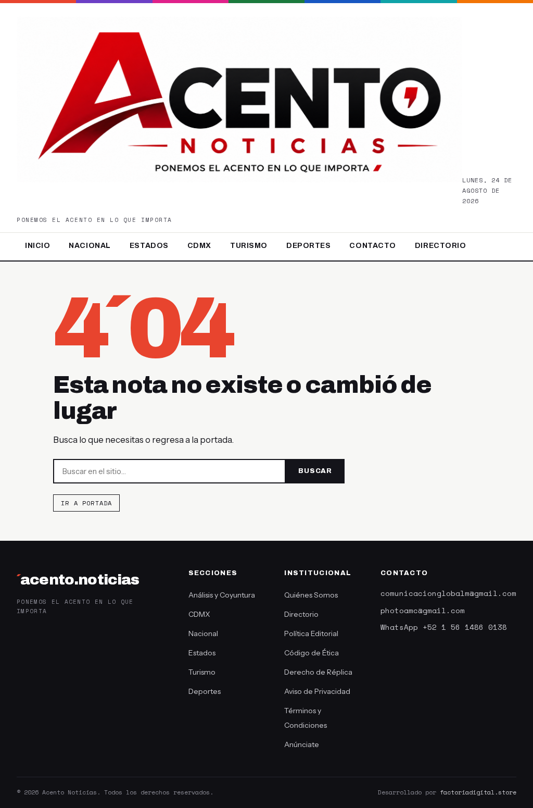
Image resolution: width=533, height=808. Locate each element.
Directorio (440, 246)
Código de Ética (311, 652)
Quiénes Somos (311, 595)
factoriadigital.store (478, 792)
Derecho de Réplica (318, 672)
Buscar (315, 471)
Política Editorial (311, 633)
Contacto (372, 246)
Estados (149, 246)
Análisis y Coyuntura (221, 595)
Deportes (308, 246)
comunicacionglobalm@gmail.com (448, 593)
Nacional (89, 246)
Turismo (249, 246)
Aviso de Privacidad (317, 691)
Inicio (37, 246)
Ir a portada (86, 503)
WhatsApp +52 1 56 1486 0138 (443, 626)
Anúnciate (301, 744)
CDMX (199, 246)
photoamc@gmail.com (422, 610)
